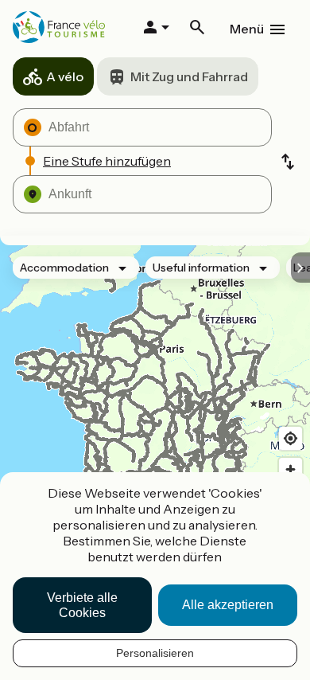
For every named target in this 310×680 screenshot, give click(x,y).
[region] (155, 416)
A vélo (64, 76)
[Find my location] (290, 438)
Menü (247, 29)
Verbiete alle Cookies (82, 605)
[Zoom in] (290, 469)
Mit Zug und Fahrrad (189, 76)
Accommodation (64, 267)
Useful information (201, 267)
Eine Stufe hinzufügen (107, 161)
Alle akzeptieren (227, 605)
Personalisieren (155, 653)
